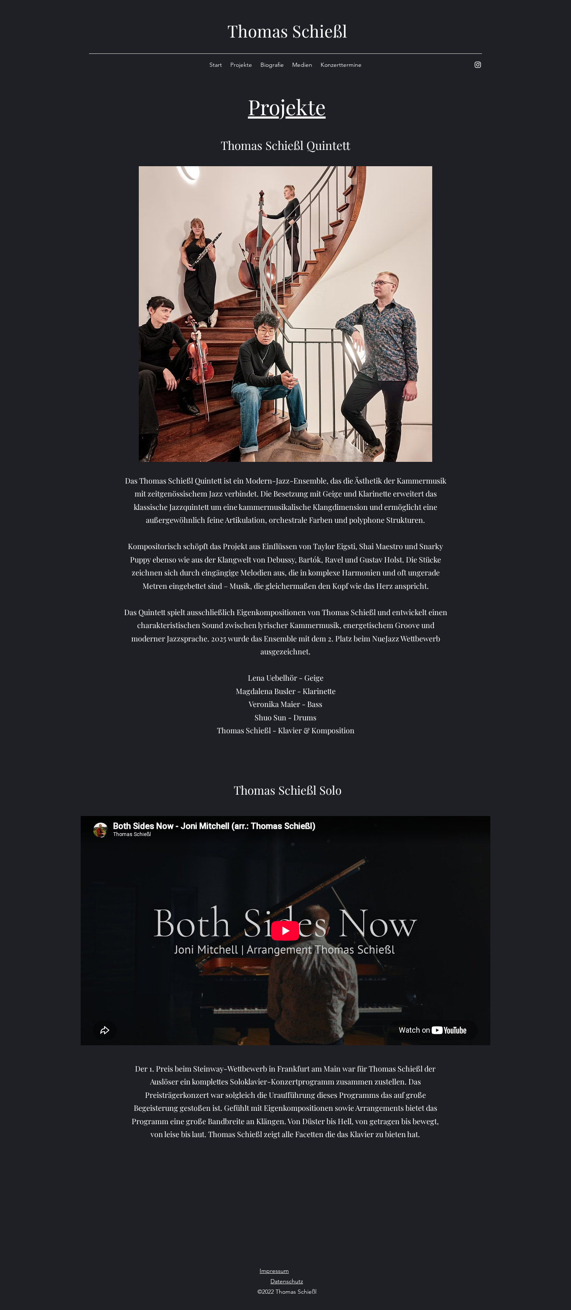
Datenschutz (286, 1281)
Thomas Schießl (287, 31)
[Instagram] (478, 65)
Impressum (274, 1271)
